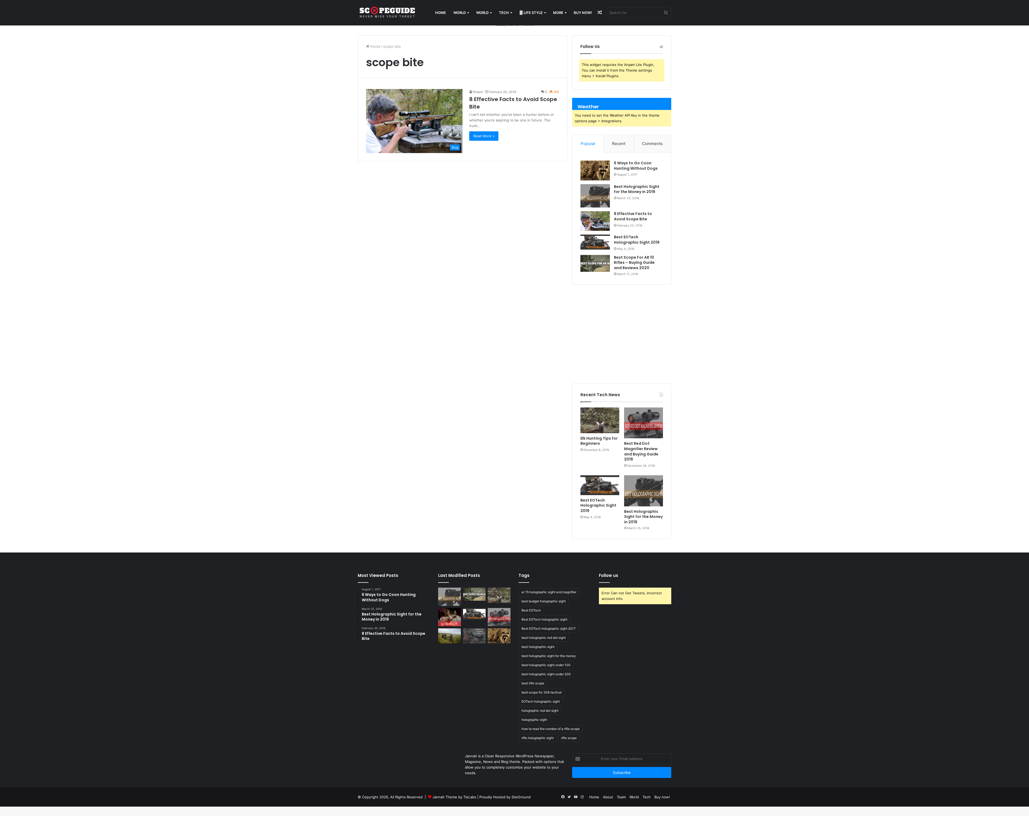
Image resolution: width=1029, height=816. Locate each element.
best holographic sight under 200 (546, 674)
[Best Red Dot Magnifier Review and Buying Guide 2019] (643, 423)
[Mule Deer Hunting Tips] (449, 617)
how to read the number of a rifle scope (550, 729)
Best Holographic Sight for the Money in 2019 (636, 189)
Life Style (533, 12)
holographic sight (534, 720)
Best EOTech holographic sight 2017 (548, 628)
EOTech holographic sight (540, 701)
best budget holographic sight (543, 601)
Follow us (608, 575)
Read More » (483, 136)
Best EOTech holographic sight (544, 619)
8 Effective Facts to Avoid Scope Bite (633, 216)
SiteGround (521, 797)
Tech (504, 12)
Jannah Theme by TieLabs (454, 797)
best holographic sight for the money (548, 656)
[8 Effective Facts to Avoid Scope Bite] (595, 221)
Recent (618, 143)
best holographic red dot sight (543, 638)
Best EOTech (531, 610)
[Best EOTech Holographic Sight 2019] (595, 242)
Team (621, 797)
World (459, 12)
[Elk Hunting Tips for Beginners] (599, 420)
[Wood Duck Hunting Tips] (449, 635)
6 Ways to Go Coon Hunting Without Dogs (636, 165)
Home (440, 12)
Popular (588, 143)
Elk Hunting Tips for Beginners (599, 441)
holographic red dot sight (539, 711)
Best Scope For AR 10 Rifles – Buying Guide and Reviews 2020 (634, 262)
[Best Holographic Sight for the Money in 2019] (595, 196)
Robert (478, 92)
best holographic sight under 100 (546, 665)
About (608, 797)
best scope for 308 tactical (541, 692)
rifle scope (569, 738)
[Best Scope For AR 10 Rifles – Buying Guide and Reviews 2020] (595, 263)
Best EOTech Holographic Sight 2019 (636, 239)
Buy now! (583, 12)
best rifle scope (532, 683)
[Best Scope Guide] (387, 12)
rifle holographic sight (537, 738)
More (558, 12)
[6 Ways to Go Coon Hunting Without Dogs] (595, 170)
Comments (652, 143)
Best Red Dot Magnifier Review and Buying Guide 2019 (641, 451)
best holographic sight (537, 647)
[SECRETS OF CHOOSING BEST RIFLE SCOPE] (474, 635)
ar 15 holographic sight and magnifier (548, 592)
